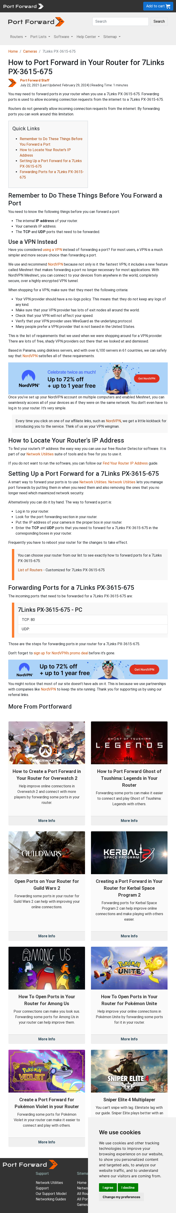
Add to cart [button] (156, 6)
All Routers (86, 1193)
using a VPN (52, 249)
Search (159, 21)
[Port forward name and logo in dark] (36, 21)
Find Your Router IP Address (125, 463)
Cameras (30, 51)
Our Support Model (51, 1193)
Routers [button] (17, 37)
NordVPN (55, 264)
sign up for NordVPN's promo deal (61, 653)
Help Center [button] (87, 37)
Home (13, 51)
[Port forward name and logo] (23, 6)
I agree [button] (108, 1187)
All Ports (84, 1199)
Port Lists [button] (38, 37)
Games (82, 1204)
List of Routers (30, 570)
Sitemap (84, 1173)
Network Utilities (40, 454)
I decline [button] (128, 1187)
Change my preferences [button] (121, 1197)
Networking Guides (51, 1199)
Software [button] (62, 37)
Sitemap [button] (110, 37)
